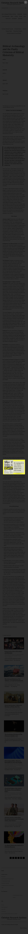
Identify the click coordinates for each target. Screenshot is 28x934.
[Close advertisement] (25, 2)
